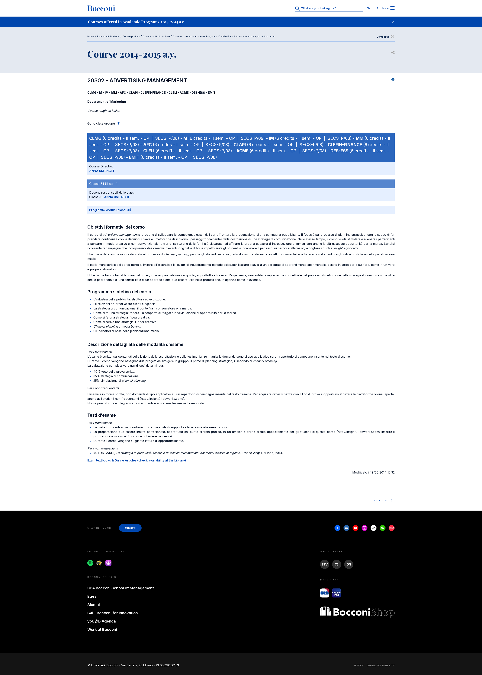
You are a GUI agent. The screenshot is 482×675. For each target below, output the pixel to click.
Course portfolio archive (156, 36)
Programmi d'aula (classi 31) (110, 210)
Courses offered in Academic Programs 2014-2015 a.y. (203, 36)
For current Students (108, 36)
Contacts (130, 527)
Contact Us (383, 36)
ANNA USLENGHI (101, 171)
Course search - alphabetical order (255, 36)
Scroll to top (380, 500)
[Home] (101, 8)
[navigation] (241, 22)
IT (377, 8)
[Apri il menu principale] (392, 8)
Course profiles (131, 36)
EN (368, 8)
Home (90, 36)
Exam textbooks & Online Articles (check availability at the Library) (136, 460)
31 (118, 123)
